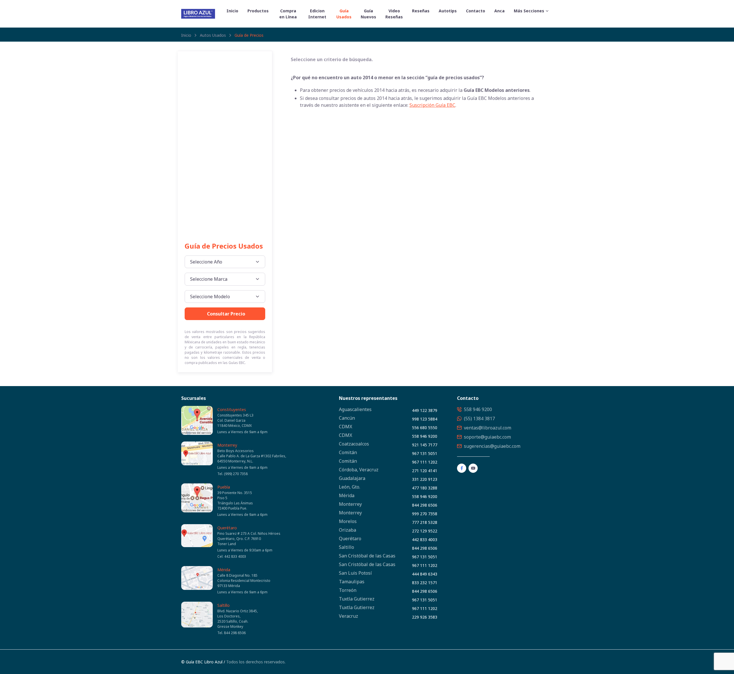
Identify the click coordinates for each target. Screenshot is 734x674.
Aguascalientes (355, 409)
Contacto (475, 10)
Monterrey (227, 445)
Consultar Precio (226, 314)
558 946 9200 (477, 409)
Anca (499, 10)
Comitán (348, 452)
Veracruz (348, 616)
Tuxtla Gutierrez (356, 599)
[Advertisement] (225, 152)
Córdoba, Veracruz (358, 469)
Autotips (448, 10)
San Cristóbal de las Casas (367, 556)
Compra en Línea (288, 14)
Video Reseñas (394, 14)
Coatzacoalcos (354, 444)
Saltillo (223, 605)
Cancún (347, 418)
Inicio (232, 10)
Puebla (223, 487)
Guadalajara (352, 478)
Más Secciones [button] (529, 10)
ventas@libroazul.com (487, 428)
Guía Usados (344, 14)
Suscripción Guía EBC (432, 105)
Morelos (348, 521)
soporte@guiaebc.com (487, 437)
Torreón (347, 590)
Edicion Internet (317, 14)
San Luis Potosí (355, 573)
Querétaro (227, 527)
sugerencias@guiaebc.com (491, 446)
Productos (258, 10)
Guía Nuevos (368, 14)
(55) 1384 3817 (479, 418)
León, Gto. (349, 487)
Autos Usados (213, 35)
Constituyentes (231, 409)
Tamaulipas (351, 581)
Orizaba (347, 530)
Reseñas (421, 10)
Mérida (223, 569)
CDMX (345, 426)
